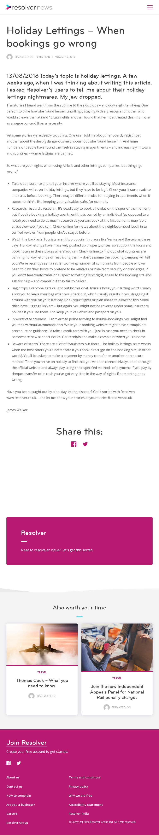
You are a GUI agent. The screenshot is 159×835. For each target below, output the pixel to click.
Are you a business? (20, 805)
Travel (42, 672)
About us (12, 777)
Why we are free (80, 796)
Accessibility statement (86, 805)
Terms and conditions (85, 777)
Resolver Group (17, 823)
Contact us (14, 786)
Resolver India (79, 814)
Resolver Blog (24, 57)
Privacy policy (78, 786)
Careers (11, 814)
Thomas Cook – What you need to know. (42, 683)
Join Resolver (26, 742)
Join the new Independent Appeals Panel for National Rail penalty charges (117, 691)
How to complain (18, 796)
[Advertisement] (79, 488)
